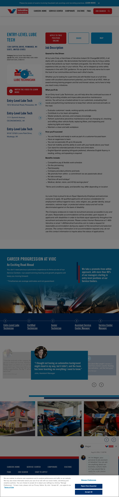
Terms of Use (9, 487)
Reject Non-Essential (88, 486)
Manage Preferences (88, 480)
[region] (59, 486)
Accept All (88, 492)
